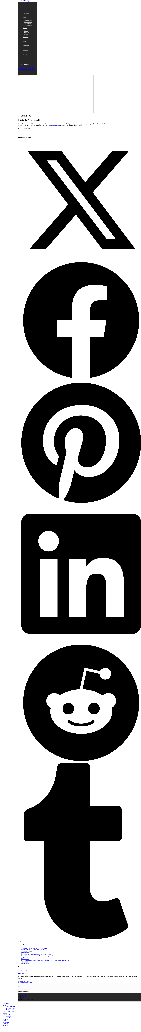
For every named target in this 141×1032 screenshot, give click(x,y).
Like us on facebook (23, 973)
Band (4, 1005)
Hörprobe (8, 1016)
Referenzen (6, 1022)
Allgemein (24, 970)
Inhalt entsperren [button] (23, 981)
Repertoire (54, 125)
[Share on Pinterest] (81, 504)
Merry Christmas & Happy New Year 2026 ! (33, 949)
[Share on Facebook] (81, 380)
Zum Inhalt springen (24, 1)
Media (5, 1013)
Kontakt (22, 997)
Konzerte (5, 1019)
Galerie (8, 1014)
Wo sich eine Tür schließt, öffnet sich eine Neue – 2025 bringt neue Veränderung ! (45, 960)
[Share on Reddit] (81, 762)
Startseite (6, 1003)
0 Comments (25, 952)
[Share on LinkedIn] (81, 642)
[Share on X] (81, 259)
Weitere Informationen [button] (25, 982)
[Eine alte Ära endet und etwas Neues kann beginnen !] (37, 954)
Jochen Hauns (10, 1010)
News (4, 1020)
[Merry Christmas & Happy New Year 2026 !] (34, 948)
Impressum (23, 996)
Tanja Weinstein (10, 1006)
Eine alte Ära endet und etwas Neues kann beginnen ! (37, 956)
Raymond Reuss (10, 1008)
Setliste (8, 1017)
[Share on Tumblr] (81, 938)
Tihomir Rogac (10, 1011)
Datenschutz (23, 995)
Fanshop (5, 1023)
